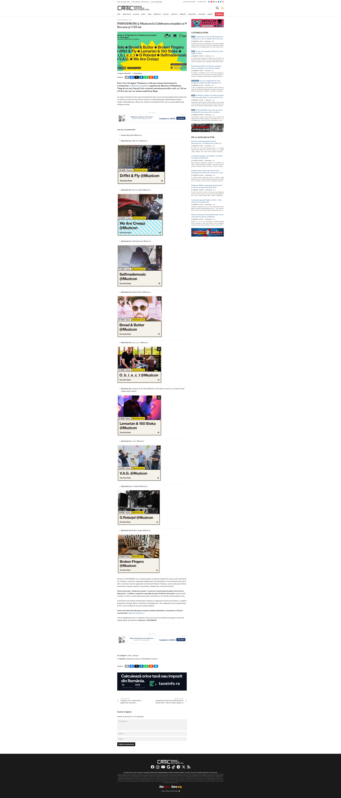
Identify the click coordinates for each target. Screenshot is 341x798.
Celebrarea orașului (133, 659)
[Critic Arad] (133, 8)
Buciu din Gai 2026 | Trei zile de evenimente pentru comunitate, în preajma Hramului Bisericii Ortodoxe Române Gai (206, 68)
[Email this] (127, 77)
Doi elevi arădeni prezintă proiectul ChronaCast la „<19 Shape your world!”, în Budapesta (206, 143)
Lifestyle (135, 655)
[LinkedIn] (179, 791)
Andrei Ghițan (174, 791)
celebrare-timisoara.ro (136, 613)
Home (119, 20)
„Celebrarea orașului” (138, 86)
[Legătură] (222, 8)
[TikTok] (218, 1)
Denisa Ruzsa (138, 73)
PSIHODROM (145, 659)
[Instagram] (213, 2)
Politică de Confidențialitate (159, 772)
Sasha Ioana (208, 41)
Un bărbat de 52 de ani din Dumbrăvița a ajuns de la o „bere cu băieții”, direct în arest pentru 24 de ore (207, 39)
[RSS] (188, 767)
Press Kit (194, 772)
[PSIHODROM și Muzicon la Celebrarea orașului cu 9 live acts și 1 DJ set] (152, 33)
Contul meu (213, 772)
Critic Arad (208, 56)
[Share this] (131, 77)
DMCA (182, 772)
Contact (187, 772)
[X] (216, 1)
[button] (217, 8)
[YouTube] (211, 1)
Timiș (129, 20)
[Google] (223, 1)
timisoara (154, 659)
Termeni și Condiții (143, 772)
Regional (124, 20)
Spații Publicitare (203, 772)
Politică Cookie (173, 772)
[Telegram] (220, 1)
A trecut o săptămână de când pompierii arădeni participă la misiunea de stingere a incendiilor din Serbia (205, 83)
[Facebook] (209, 1)
